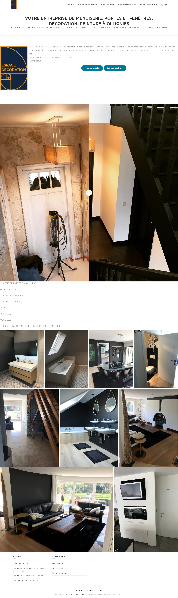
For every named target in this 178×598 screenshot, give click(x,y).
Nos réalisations (115, 68)
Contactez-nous (59, 573)
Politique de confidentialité (25, 580)
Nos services (57, 568)
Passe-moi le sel (78, 594)
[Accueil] (11, 27)
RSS (101, 590)
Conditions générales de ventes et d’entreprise (28, 569)
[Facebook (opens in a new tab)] (162, 5)
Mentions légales (20, 563)
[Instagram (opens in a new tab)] (166, 5)
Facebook (79, 590)
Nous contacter (92, 68)
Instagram (91, 590)
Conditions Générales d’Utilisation (28, 576)
